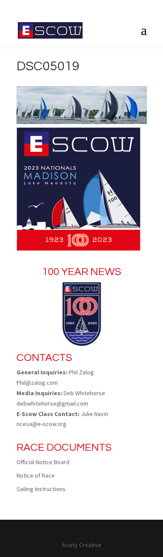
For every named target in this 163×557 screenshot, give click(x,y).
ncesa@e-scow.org (42, 424)
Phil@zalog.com (37, 383)
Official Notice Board (43, 462)
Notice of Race (36, 475)
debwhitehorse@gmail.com (52, 403)
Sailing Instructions (41, 489)
